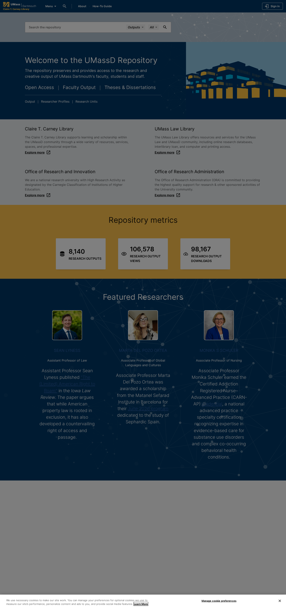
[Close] (279, 601)
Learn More (141, 603)
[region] (143, 601)
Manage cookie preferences (219, 600)
